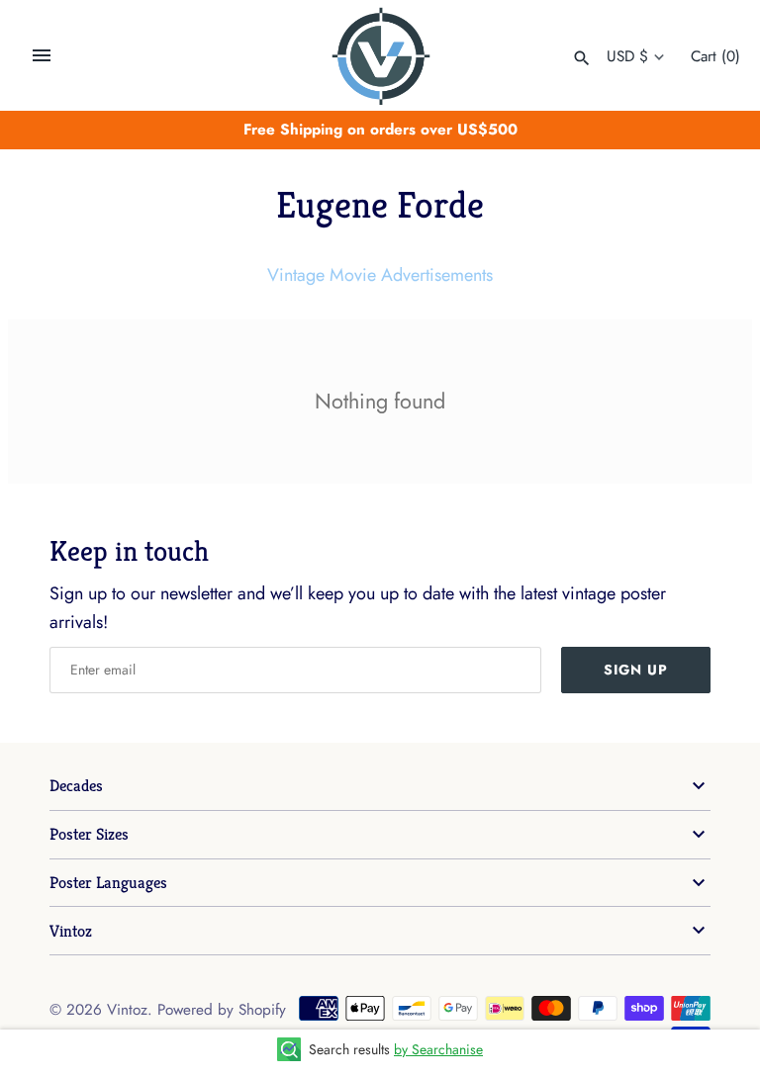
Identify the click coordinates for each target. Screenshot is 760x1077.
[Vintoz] (380, 56)
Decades (76, 785)
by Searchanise (438, 1049)
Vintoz (70, 931)
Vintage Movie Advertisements (380, 275)
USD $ (627, 56)
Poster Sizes (89, 834)
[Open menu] (41, 55)
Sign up (636, 669)
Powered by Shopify (221, 1010)
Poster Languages (108, 882)
